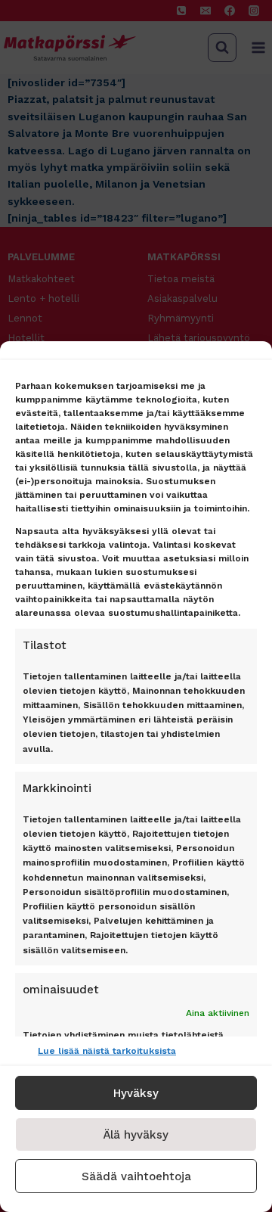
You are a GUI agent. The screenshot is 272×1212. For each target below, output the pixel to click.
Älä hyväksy (136, 1135)
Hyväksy (136, 1093)
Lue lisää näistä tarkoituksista (107, 1051)
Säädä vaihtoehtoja (136, 1176)
